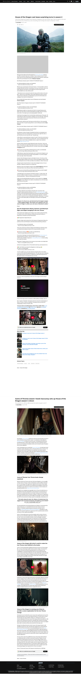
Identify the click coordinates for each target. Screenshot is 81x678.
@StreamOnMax (22, 83)
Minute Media (12, 670)
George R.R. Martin (20, 440)
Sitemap (50, 1)
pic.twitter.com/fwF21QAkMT (41, 170)
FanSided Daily (60, 664)
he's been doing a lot (43, 234)
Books (28, 1)
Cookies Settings (41, 668)
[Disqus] (42, 381)
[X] (69, 1)
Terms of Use (41, 666)
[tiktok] (73, 1)
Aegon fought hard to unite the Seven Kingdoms (30, 509)
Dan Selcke (18, 22)
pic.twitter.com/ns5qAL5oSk (42, 240)
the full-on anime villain (40, 192)
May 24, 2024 (30, 84)
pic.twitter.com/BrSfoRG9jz (31, 187)
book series (33, 487)
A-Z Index (31, 668)
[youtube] (71, 1)
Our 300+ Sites (51, 664)
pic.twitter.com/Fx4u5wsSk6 (27, 224)
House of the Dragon (23, 367)
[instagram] (75, 1)
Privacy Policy (32, 666)
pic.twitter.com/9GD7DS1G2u (34, 231)
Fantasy (20, 1)
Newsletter (43, 1)
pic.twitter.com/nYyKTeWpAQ (31, 106)
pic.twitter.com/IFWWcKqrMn (22, 247)
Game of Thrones (14, 1)
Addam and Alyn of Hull (24, 141)
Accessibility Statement (21, 668)
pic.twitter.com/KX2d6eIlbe (41, 149)
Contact (39, 664)
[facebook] (67, 1)
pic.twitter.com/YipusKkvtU (31, 83)
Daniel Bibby (19, 404)
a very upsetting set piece (36, 237)
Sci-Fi (24, 1)
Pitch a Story (19, 666)
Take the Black (38, 1)
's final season (41, 452)
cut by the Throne (32, 583)
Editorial (32, 1)
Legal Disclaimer (61, 666)
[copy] (23, 24)
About (47, 1)
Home (18, 367)
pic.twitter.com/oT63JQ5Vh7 (31, 128)
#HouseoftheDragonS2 (31, 149)
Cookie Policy (51, 666)
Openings (31, 664)
